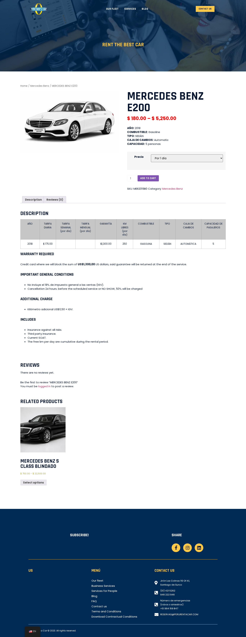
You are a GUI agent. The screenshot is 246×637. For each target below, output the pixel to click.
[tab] (33, 199)
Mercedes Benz (39, 86)
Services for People (104, 591)
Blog (145, 9)
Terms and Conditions (106, 611)
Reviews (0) (54, 200)
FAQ (94, 601)
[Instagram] (187, 547)
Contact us (99, 606)
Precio (139, 157)
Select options (33, 482)
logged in (44, 386)
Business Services (103, 586)
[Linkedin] (199, 547)
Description (33, 200)
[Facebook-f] (176, 547)
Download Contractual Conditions (114, 616)
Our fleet (112, 9)
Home (24, 86)
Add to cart (148, 178)
